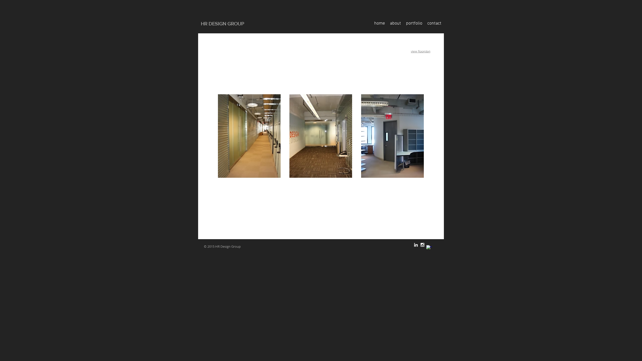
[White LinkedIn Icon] (416, 244)
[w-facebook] (429, 247)
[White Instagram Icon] (422, 244)
